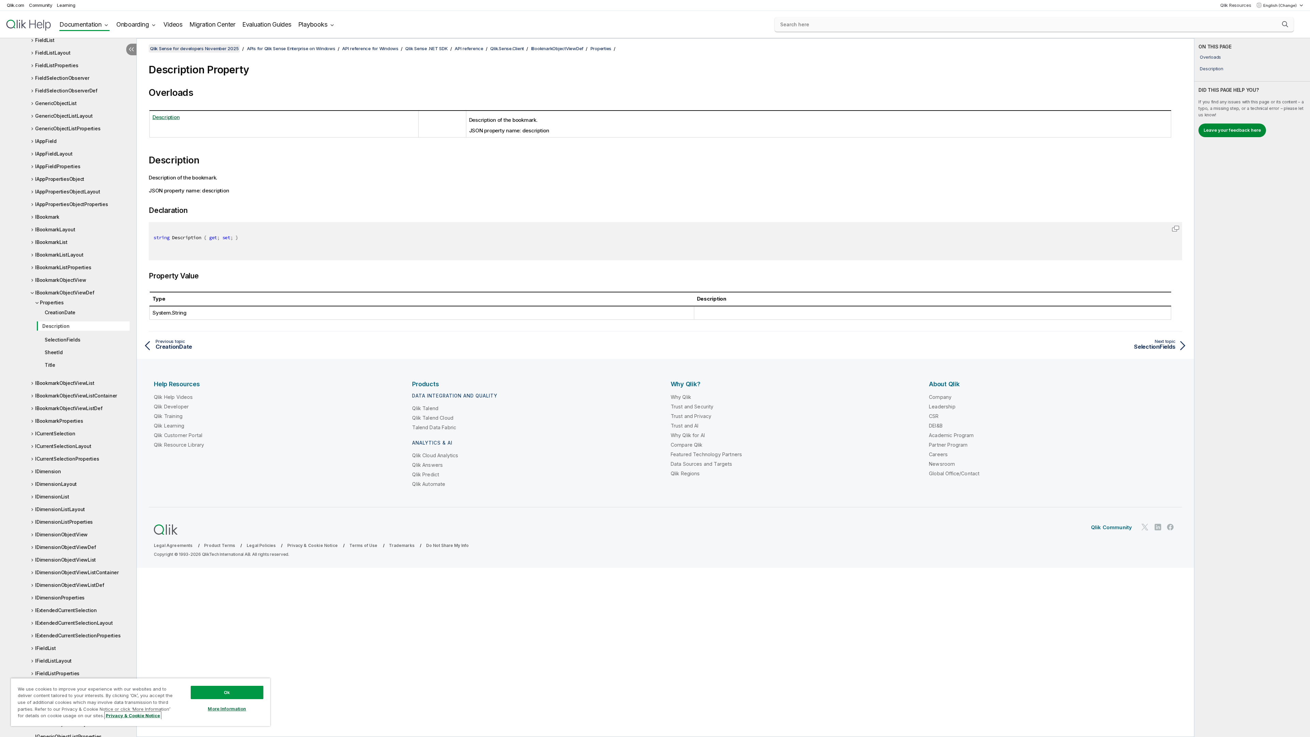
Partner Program (948, 445)
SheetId (53, 352)
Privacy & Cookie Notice (312, 545)
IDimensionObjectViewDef (65, 547)
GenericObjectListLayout (63, 116)
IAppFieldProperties (57, 166)
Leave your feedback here (1232, 130)
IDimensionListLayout (60, 509)
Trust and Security (692, 406)
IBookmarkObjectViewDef (64, 292)
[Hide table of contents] (131, 49)
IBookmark (47, 217)
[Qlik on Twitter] (1145, 527)
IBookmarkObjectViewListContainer (76, 396)
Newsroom (942, 464)
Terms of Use (363, 545)
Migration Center (212, 24)
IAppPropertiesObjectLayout (67, 191)
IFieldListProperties (57, 673)
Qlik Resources (1235, 5)
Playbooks (313, 24)
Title (50, 365)
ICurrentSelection (55, 433)
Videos (173, 24)
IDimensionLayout (56, 484)
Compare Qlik (687, 445)
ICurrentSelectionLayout (63, 446)
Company (940, 397)
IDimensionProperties (60, 598)
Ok (227, 692)
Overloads (1210, 57)
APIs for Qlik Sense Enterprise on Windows (291, 48)
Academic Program (951, 435)
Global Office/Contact (954, 473)
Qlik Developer (171, 406)
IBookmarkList (51, 242)
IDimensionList (52, 497)
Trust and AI (685, 426)
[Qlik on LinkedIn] (1158, 527)
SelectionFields (62, 340)
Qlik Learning (169, 426)
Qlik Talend (425, 408)
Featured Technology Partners (706, 454)
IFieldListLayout (53, 661)
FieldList (45, 40)
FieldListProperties (56, 65)
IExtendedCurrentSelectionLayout (74, 623)
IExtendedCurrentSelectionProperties (77, 635)
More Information (227, 708)
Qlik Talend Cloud (432, 418)
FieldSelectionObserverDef (66, 90)
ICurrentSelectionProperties (67, 459)
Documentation (80, 24)
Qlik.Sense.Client (507, 48)
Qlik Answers (427, 465)
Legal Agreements (173, 545)
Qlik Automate (428, 484)
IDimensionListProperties (64, 522)
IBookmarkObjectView (60, 280)
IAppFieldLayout (53, 154)
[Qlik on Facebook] (1170, 527)
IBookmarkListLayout (59, 255)
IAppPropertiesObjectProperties (71, 204)
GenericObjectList (56, 103)
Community (41, 5)
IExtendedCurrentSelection (66, 610)
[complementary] (1252, 387)
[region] (140, 702)
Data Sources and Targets (701, 464)
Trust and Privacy (691, 416)
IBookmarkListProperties (63, 267)
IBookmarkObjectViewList (64, 383)
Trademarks (401, 545)
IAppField (46, 141)
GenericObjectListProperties (67, 128)
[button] (1285, 24)
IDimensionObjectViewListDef (69, 585)
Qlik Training (168, 416)
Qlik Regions (685, 473)
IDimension (48, 471)
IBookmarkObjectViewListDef (69, 408)
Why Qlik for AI (688, 435)
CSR (933, 416)
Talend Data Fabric (434, 427)
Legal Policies (261, 545)
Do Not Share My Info (447, 545)
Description (55, 326)
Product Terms (219, 545)
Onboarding (132, 24)
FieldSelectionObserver (62, 78)
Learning (66, 5)
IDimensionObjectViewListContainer (77, 572)
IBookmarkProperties (59, 421)
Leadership (942, 406)
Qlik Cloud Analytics (435, 455)
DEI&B (936, 426)
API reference (469, 48)
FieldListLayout (52, 53)
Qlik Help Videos (173, 397)
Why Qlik (681, 397)
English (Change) (1280, 5)
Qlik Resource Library (179, 445)
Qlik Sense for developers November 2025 (194, 48)
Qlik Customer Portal (178, 435)
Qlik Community (1111, 527)
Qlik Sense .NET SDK (426, 48)
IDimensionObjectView (61, 534)
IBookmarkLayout (55, 229)
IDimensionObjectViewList (65, 560)
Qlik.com (15, 5)
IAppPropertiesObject (59, 179)
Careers (938, 454)
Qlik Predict (425, 474)
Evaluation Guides (266, 24)
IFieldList (45, 648)
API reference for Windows (370, 48)
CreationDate (60, 312)
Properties (52, 302)
